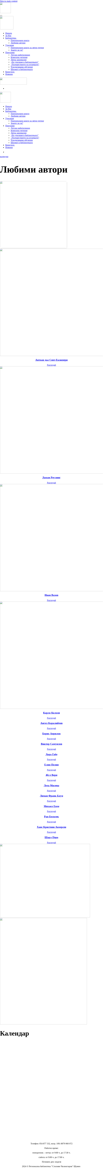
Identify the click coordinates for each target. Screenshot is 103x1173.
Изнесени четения (19, 57)
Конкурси (10, 72)
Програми (10, 52)
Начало (8, 33)
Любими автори (18, 43)
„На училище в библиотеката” (24, 62)
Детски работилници (20, 55)
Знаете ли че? (17, 50)
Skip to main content (8, 1)
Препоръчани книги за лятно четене (27, 48)
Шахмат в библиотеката (22, 69)
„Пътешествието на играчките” (25, 64)
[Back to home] (5, 12)
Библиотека (11, 38)
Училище (9, 45)
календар (4, 156)
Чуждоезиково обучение (22, 67)
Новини (9, 74)
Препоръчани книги (20, 40)
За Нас (8, 35)
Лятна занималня (18, 60)
